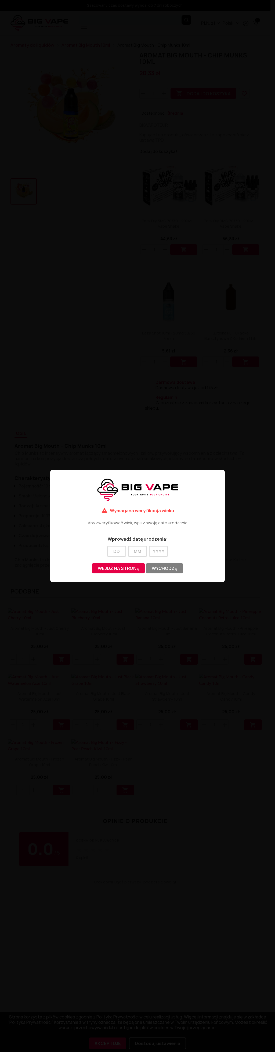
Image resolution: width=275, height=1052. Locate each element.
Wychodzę (164, 568)
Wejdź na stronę (118, 568)
